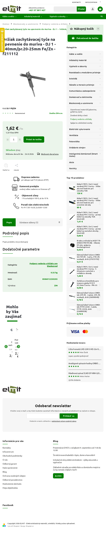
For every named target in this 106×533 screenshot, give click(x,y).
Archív (58, 476)
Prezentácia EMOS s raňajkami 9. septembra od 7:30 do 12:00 (77, 448)
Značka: (56, 113)
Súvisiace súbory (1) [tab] (29, 222)
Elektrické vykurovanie (79, 129)
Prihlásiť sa (68, 416)
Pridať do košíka (33, 139)
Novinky (73, 168)
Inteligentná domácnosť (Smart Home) (83, 154)
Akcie (71, 162)
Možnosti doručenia (50, 154)
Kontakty (76, 2)
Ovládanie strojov (77, 147)
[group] (9, 346)
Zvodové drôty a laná (78, 115)
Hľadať (81, 9)
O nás (5, 459)
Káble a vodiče (75, 54)
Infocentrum (91, 2)
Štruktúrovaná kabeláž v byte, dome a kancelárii (74, 455)
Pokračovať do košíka (87, 38)
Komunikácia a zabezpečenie (82, 91)
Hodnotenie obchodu (12, 484)
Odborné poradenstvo (12, 480)
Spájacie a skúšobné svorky (81, 123)
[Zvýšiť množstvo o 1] (20, 139)
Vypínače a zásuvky (78, 66)
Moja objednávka (10, 488)
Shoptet (16, 526)
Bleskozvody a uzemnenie (81, 103)
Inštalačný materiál (77, 60)
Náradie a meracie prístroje (81, 84)
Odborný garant (10, 463)
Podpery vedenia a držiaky (81, 119)
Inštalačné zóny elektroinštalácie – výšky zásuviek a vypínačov (75, 461)
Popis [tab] (9, 222)
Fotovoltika (74, 141)
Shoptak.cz (29, 526)
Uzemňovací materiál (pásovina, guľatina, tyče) (83, 110)
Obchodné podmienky (12, 455)
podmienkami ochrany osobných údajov (64, 421)
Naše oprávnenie (10, 467)
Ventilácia (73, 135)
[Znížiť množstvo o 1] (7, 139)
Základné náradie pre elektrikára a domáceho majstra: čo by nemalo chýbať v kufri (76, 468)
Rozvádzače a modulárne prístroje (84, 72)
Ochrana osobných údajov (14, 476)
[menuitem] (11, 16)
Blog (5, 471)
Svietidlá (73, 78)
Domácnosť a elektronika (80, 97)
